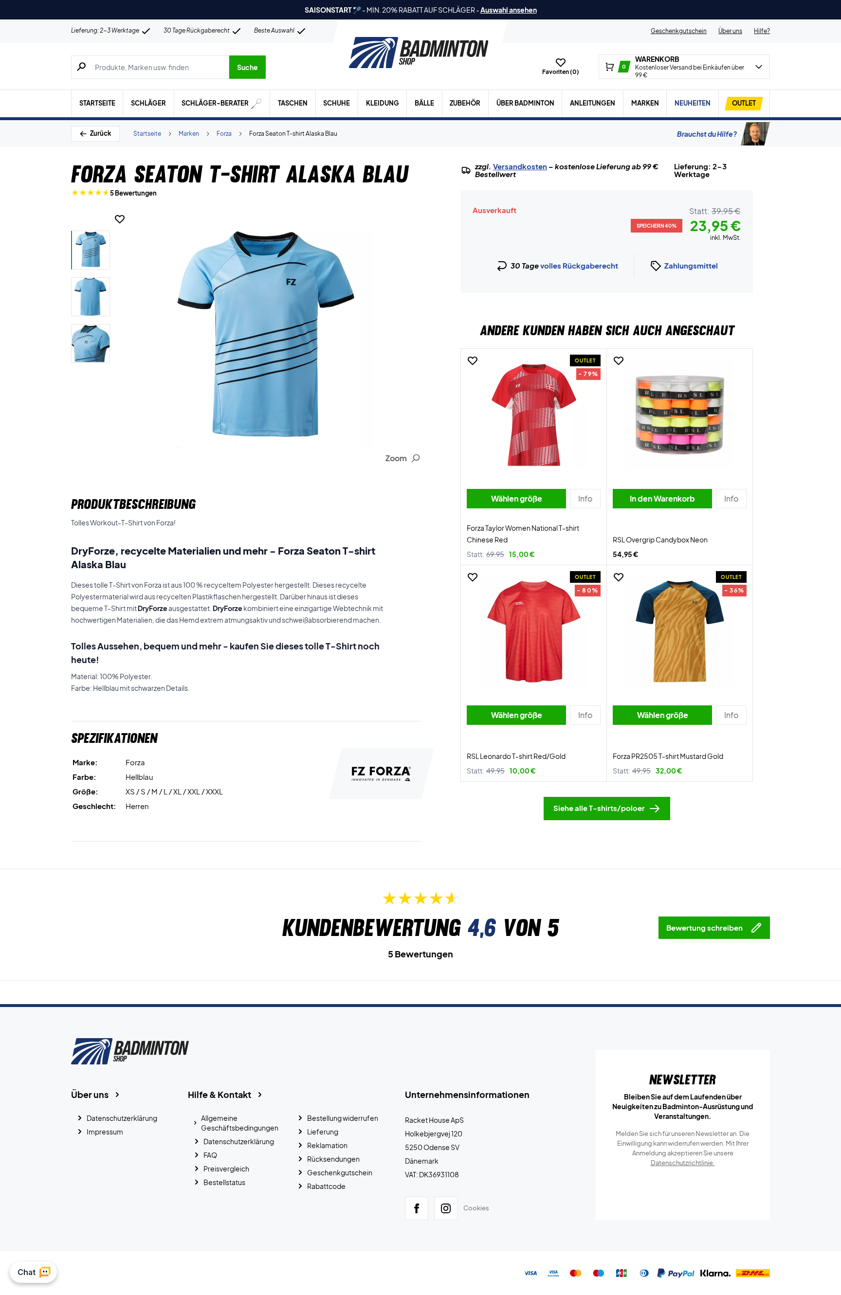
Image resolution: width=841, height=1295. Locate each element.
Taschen (293, 103)
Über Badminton (525, 103)
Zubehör (465, 103)
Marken (645, 103)
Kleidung (382, 103)
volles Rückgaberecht (579, 265)
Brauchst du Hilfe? (707, 133)
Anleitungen (592, 103)
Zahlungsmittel (691, 265)
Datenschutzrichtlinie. (683, 1163)
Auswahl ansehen (508, 9)
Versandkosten (520, 166)
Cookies (476, 1208)
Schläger (148, 103)
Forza (224, 133)
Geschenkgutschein (679, 31)
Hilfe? (762, 31)
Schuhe (336, 103)
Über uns (730, 31)
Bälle (424, 103)
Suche (247, 67)
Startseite (97, 103)
